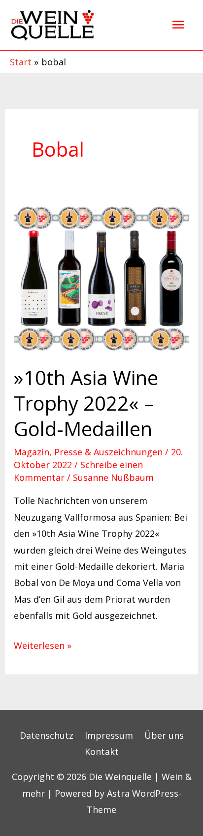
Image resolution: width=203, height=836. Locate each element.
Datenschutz (46, 735)
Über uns (164, 735)
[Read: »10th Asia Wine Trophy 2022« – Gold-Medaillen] (102, 277)
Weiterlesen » (42, 644)
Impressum (109, 735)
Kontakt (102, 751)
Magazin (31, 452)
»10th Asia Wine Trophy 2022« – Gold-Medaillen (86, 403)
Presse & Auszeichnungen (108, 452)
